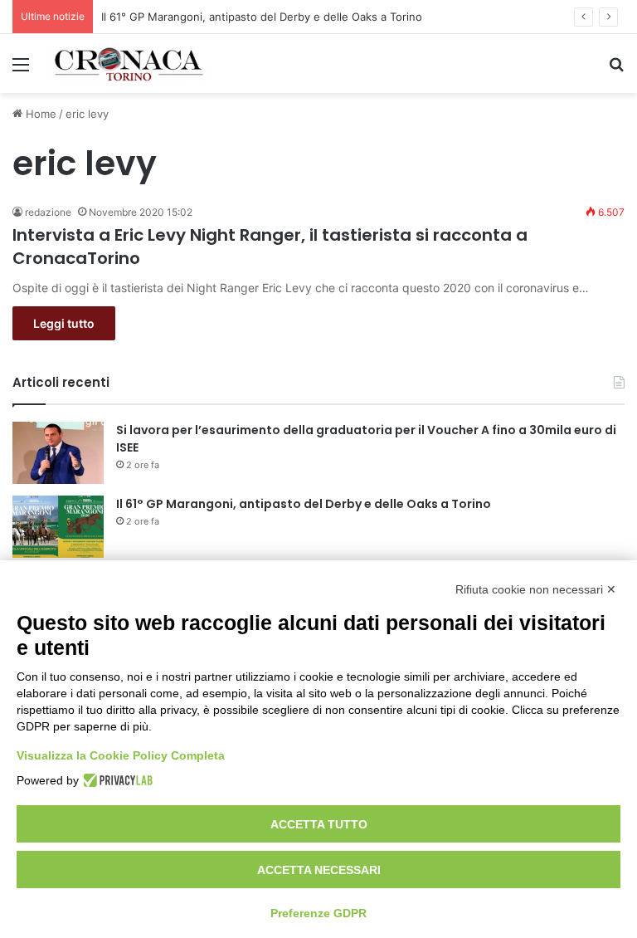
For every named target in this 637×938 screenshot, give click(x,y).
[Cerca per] (616, 70)
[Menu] (20, 70)
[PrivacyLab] (116, 780)
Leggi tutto (64, 323)
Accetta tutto (318, 824)
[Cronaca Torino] (129, 63)
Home (39, 113)
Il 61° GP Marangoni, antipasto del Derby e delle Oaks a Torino (261, 16)
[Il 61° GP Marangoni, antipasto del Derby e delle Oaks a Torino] (58, 527)
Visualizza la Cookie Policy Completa (121, 755)
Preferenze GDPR (318, 913)
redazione (48, 212)
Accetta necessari (319, 870)
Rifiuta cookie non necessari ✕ (535, 589)
